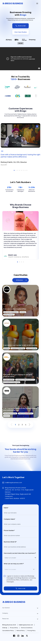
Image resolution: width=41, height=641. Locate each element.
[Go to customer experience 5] (21, 170)
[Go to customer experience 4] (19, 170)
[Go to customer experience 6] (23, 170)
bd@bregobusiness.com (13, 482)
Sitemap (4, 627)
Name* (6, 508)
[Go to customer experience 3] (17, 170)
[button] (35, 557)
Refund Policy (21, 630)
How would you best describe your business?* (20, 553)
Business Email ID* (10, 542)
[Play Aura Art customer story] (20, 135)
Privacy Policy (14, 627)
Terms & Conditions (26, 627)
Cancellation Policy (8, 630)
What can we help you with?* (14, 564)
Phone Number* (9, 530)
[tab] (20, 608)
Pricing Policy (31, 630)
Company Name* (9, 519)
